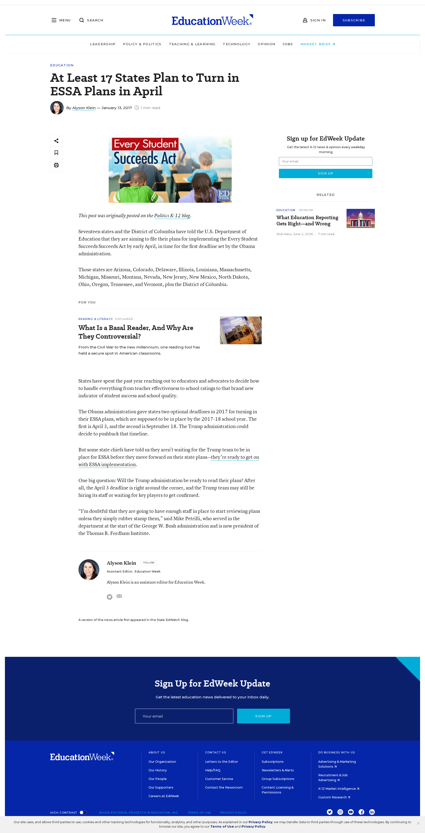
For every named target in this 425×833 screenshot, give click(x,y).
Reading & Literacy (95, 319)
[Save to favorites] (56, 153)
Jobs (288, 44)
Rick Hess (284, 234)
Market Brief (316, 44)
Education (62, 65)
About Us (157, 752)
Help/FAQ (212, 770)
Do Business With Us (336, 752)
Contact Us (215, 752)
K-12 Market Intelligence (337, 788)
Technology (236, 44)
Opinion (266, 44)
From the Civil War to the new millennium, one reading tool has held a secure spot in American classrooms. (139, 350)
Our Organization (162, 761)
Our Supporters (161, 787)
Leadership (103, 44)
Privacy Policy (233, 812)
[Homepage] (212, 20)
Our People (158, 779)
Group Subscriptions (278, 779)
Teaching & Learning (192, 44)
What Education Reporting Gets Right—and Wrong (307, 221)
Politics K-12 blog (172, 215)
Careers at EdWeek (164, 796)
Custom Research (333, 797)
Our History (158, 770)
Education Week (147, 571)
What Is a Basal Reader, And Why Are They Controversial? (135, 332)
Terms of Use (199, 812)
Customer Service (219, 779)
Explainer (124, 319)
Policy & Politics (142, 44)
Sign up (263, 716)
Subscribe (354, 20)
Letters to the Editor (221, 761)
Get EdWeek (272, 752)
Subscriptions (273, 761)
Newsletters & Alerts (278, 770)
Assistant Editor (119, 571)
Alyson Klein (84, 107)
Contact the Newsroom (224, 787)
